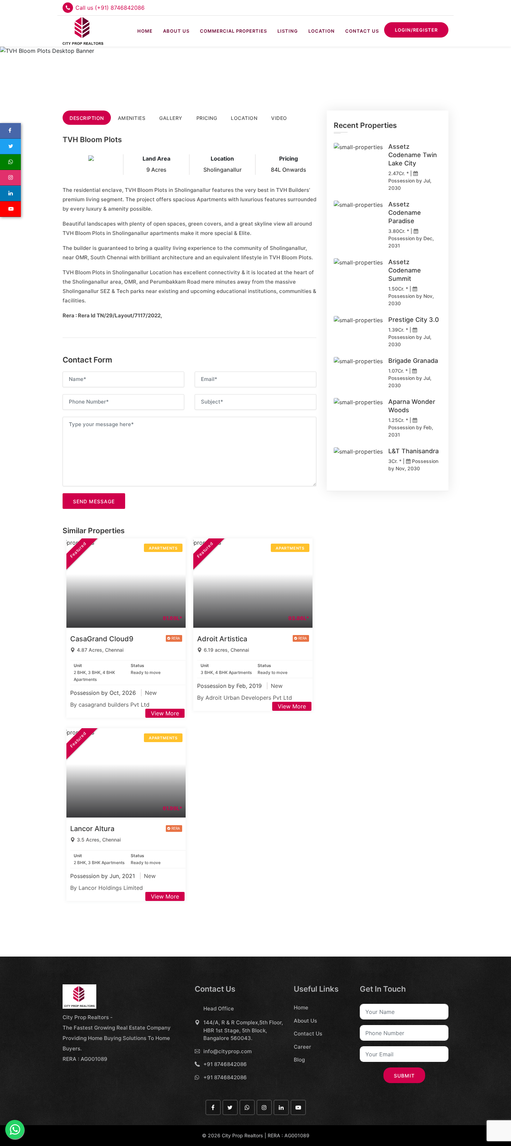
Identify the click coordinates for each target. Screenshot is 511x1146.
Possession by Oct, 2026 (104, 692)
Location (321, 31)
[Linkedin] (10, 193)
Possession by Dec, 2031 (411, 242)
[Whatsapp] (10, 162)
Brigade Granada (413, 360)
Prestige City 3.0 (413, 319)
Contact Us (362, 31)
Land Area (156, 158)
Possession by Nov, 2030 (411, 299)
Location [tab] (244, 118)
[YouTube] (10, 209)
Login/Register (416, 30)
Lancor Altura (92, 828)
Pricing (288, 158)
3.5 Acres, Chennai (99, 840)
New (151, 692)
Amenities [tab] (132, 118)
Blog (299, 1059)
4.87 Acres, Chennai (100, 650)
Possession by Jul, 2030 (409, 184)
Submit (404, 1076)
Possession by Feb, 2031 (410, 431)
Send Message (94, 501)
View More (165, 713)
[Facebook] (10, 131)
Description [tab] (87, 118)
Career (302, 1046)
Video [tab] (279, 118)
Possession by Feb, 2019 (230, 685)
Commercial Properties (233, 31)
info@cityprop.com (227, 1051)
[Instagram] (10, 178)
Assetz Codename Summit (404, 270)
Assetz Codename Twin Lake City (412, 155)
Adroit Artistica (222, 639)
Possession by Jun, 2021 (103, 875)
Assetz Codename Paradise (404, 213)
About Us (176, 31)
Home (145, 31)
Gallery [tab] (170, 118)
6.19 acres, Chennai (226, 650)
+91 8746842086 (225, 1064)
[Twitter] (10, 146)
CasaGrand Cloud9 (101, 639)
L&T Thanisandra (413, 451)
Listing (287, 31)
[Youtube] (298, 1107)
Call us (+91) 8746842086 (110, 7)
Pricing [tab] (206, 118)
